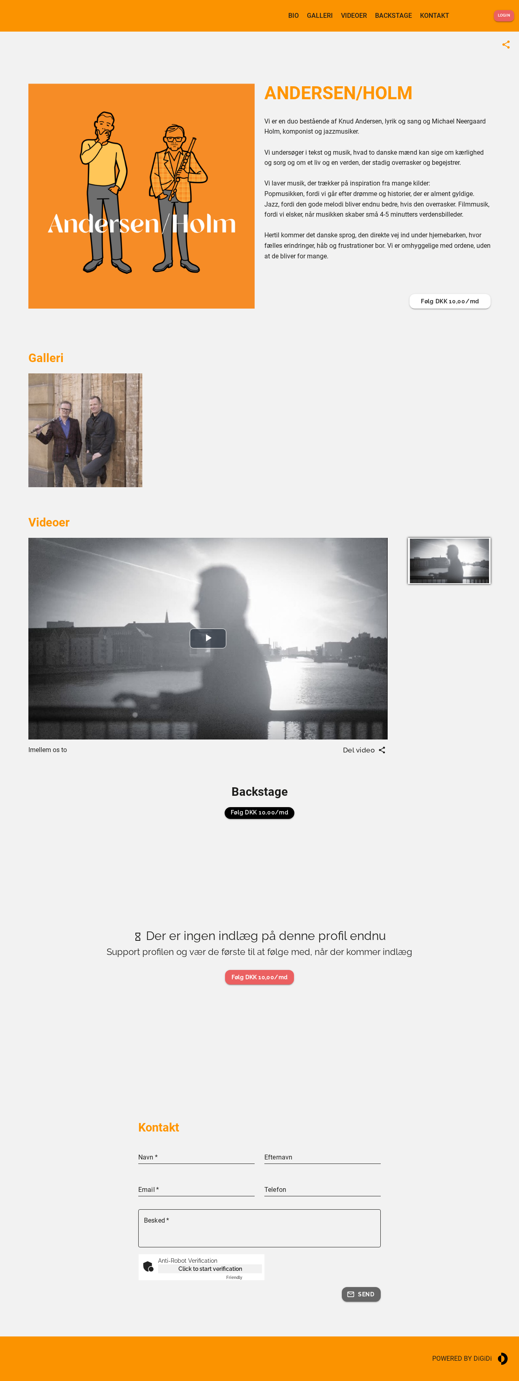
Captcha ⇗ (244, 1277)
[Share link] (506, 44)
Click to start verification (210, 1269)
